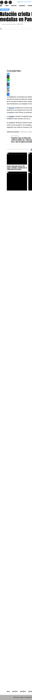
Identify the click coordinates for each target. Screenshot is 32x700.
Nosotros (13, 5)
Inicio (6, 5)
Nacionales (22, 5)
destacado (24, 132)
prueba (11, 116)
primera (11, 108)
